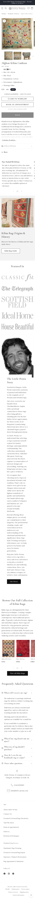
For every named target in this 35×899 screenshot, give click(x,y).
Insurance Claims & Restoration (15, 857)
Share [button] (6, 152)
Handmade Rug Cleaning (12, 848)
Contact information (18, 895)
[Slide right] (33, 56)
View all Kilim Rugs (17, 673)
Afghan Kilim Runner (6, 659)
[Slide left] (2, 56)
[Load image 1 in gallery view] (8, 56)
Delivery (7, 831)
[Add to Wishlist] (13, 642)
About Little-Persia (10, 809)
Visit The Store (9, 823)
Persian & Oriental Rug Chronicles (16, 818)
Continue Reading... (9, 140)
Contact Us (8, 814)
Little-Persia (16, 886)
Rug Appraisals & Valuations (14, 861)
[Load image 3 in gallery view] (26, 56)
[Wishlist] (28, 8)
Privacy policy (25, 889)
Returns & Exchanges (11, 836)
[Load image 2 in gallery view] (17, 56)
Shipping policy (24, 892)
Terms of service (13, 892)
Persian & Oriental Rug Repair (14, 852)
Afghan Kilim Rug (20, 659)
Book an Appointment (11, 827)
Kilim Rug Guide (10, 251)
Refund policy (15, 889)
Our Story (14, 582)
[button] (2, 8)
